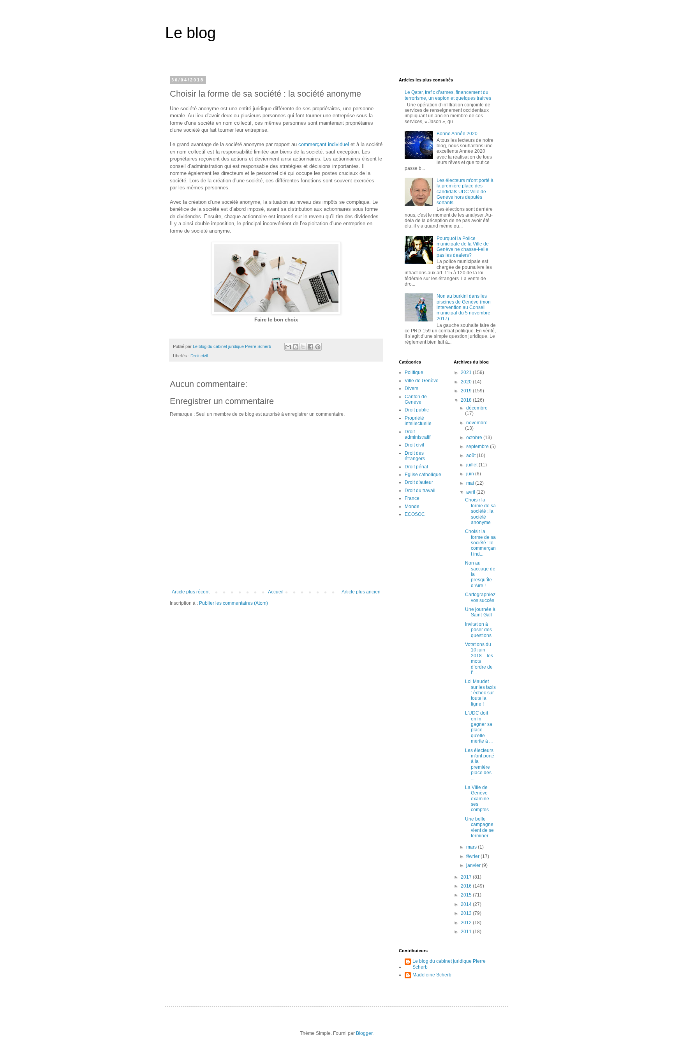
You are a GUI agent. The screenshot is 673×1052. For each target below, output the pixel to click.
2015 (467, 895)
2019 (467, 391)
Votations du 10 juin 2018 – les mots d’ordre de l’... (479, 658)
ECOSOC (415, 514)
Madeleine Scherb (431, 975)
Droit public (417, 410)
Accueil (276, 592)
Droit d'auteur (419, 482)
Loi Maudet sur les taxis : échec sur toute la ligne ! (480, 693)
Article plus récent (191, 592)
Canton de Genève (416, 399)
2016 (467, 886)
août (471, 455)
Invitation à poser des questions (478, 629)
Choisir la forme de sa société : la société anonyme (480, 511)
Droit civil (199, 355)
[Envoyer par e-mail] (288, 347)
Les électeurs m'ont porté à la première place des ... (479, 764)
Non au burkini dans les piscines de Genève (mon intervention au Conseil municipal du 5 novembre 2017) (464, 307)
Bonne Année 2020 (457, 133)
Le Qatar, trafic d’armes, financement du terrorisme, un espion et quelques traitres (448, 95)
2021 (467, 372)
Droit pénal (416, 467)
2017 (467, 877)
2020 (467, 382)
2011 (467, 931)
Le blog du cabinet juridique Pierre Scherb (449, 963)
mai (470, 483)
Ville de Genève (422, 380)
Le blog (190, 32)
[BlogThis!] (296, 347)
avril (471, 492)
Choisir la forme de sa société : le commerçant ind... (480, 543)
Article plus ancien (361, 592)
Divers (411, 388)
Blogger (364, 1033)
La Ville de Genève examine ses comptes (477, 799)
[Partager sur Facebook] (310, 347)
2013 (467, 913)
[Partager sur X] (303, 347)
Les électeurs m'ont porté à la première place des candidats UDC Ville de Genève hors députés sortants (465, 192)
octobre (474, 437)
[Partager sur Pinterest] (318, 347)
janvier (474, 865)
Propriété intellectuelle (418, 420)
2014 (467, 904)
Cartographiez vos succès (480, 597)
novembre (477, 422)
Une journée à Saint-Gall (480, 612)
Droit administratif (417, 434)
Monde (412, 506)
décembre (477, 408)
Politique (414, 372)
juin (470, 474)
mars (472, 847)
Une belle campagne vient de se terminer (479, 827)
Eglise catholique (423, 474)
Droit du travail (420, 490)
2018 (467, 400)
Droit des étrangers (415, 455)
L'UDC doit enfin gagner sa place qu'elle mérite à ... (479, 727)
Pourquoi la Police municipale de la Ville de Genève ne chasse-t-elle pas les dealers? (463, 247)
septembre (478, 446)
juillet (472, 465)
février (473, 856)
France (412, 498)
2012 (467, 922)
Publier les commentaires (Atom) (233, 603)
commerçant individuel (323, 144)
